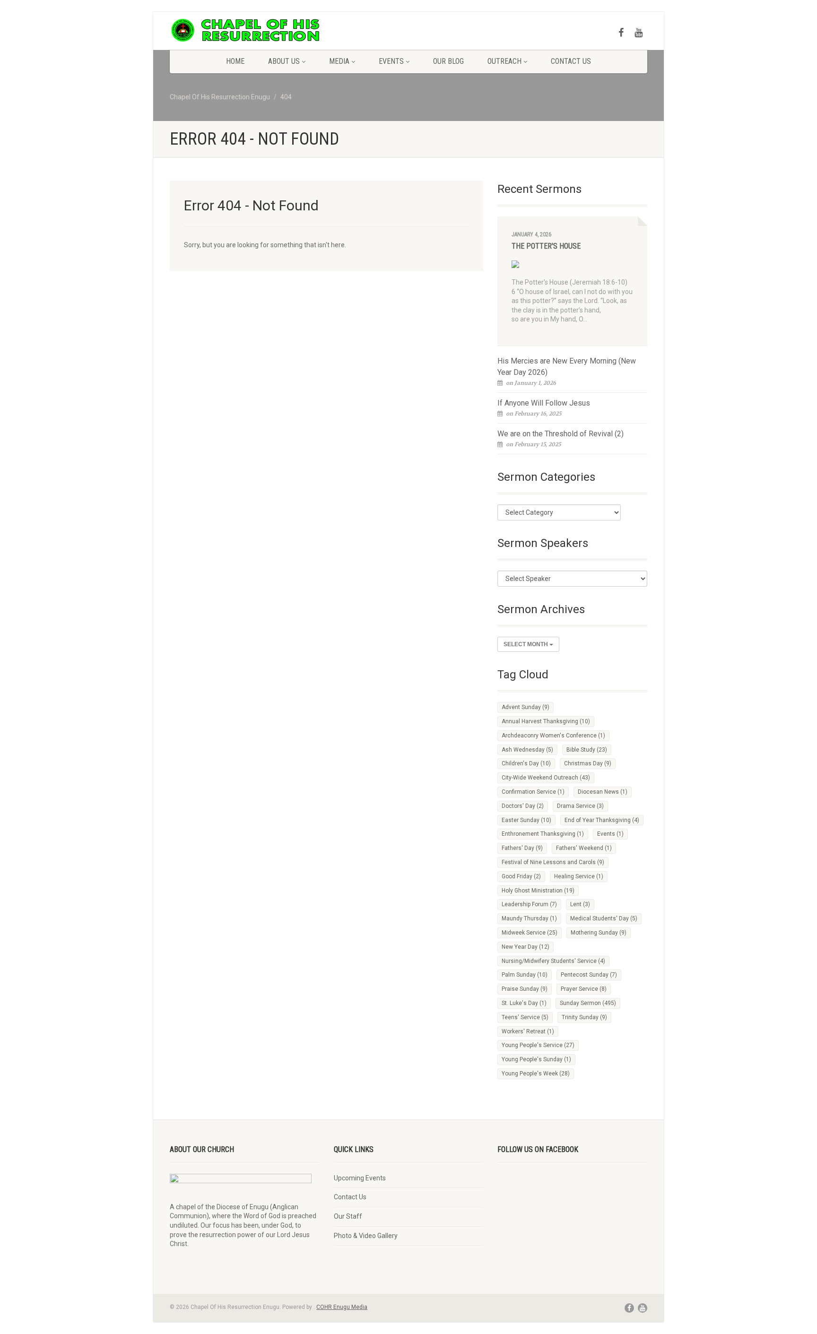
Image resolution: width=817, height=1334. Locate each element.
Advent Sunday (525, 707)
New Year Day (525, 947)
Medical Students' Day (603, 918)
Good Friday (521, 876)
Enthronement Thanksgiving (543, 834)
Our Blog (448, 61)
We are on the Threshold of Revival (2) (560, 433)
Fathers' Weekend (584, 848)
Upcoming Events (360, 1178)
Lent (580, 904)
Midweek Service (529, 932)
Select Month (526, 644)
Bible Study (586, 749)
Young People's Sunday (536, 1059)
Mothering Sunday (598, 932)
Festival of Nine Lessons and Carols (553, 862)
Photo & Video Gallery (366, 1235)
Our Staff (348, 1216)
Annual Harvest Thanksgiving (546, 721)
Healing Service (578, 876)
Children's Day (526, 763)
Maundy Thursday (529, 918)
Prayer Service (584, 989)
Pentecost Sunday (589, 974)
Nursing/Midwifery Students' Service (553, 961)
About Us (284, 61)
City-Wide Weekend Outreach (546, 777)
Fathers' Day (522, 848)
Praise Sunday (525, 989)
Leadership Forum (529, 904)
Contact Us (571, 61)
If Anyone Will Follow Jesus (543, 402)
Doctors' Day (523, 806)
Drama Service (580, 806)
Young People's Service (538, 1045)
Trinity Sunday (584, 1017)
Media (339, 61)
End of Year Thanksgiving (602, 820)
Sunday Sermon (588, 1003)
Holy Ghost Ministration (538, 890)
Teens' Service (525, 1017)
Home (235, 61)
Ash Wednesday (527, 749)
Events (391, 61)
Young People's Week (536, 1073)
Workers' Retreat (528, 1031)
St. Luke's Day (524, 1003)
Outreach (504, 61)
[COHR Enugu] (245, 30)
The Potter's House (546, 246)
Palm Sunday (525, 974)
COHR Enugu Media (341, 1307)
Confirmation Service (533, 791)
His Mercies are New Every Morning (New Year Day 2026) (566, 366)
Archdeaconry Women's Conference (553, 735)
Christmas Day (587, 763)
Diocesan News (602, 791)
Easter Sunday (526, 820)
